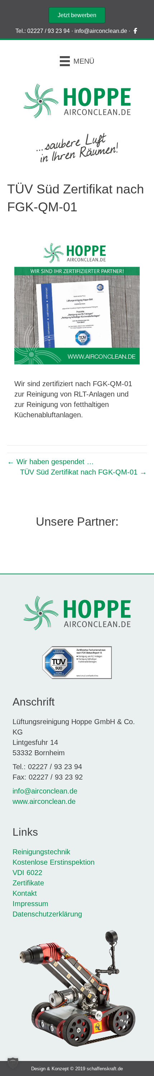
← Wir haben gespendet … (50, 462)
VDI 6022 (28, 872)
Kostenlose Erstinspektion (54, 862)
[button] (13, 1063)
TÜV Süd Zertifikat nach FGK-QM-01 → (83, 472)
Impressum (30, 904)
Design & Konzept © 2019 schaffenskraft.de (77, 1068)
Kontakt (25, 893)
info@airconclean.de (100, 31)
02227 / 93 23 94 (48, 31)
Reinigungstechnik (41, 852)
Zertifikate (28, 883)
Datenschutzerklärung (47, 914)
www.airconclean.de (44, 801)
